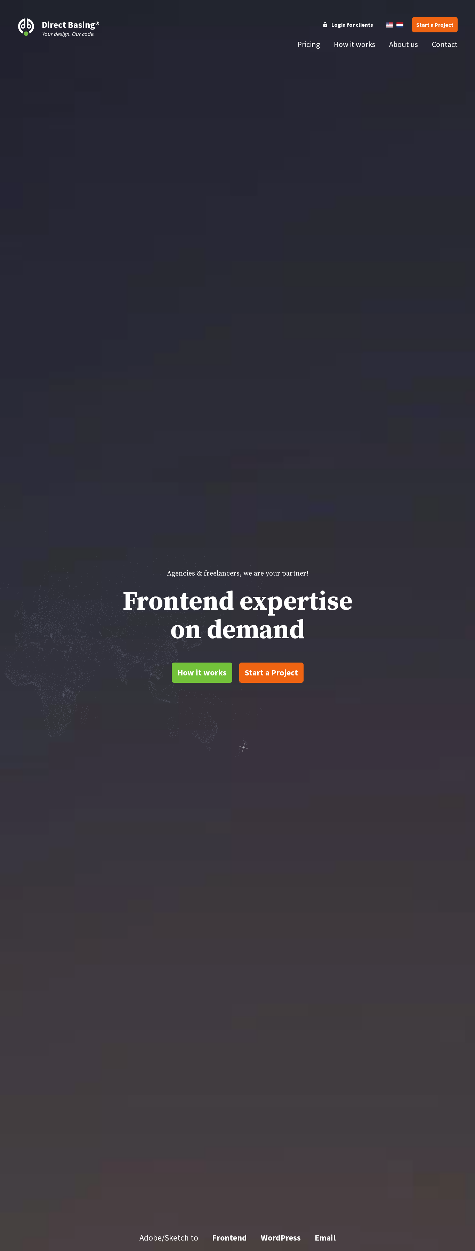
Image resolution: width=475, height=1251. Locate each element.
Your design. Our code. (70, 28)
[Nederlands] (400, 25)
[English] (389, 25)
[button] (435, 24)
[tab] (308, 44)
